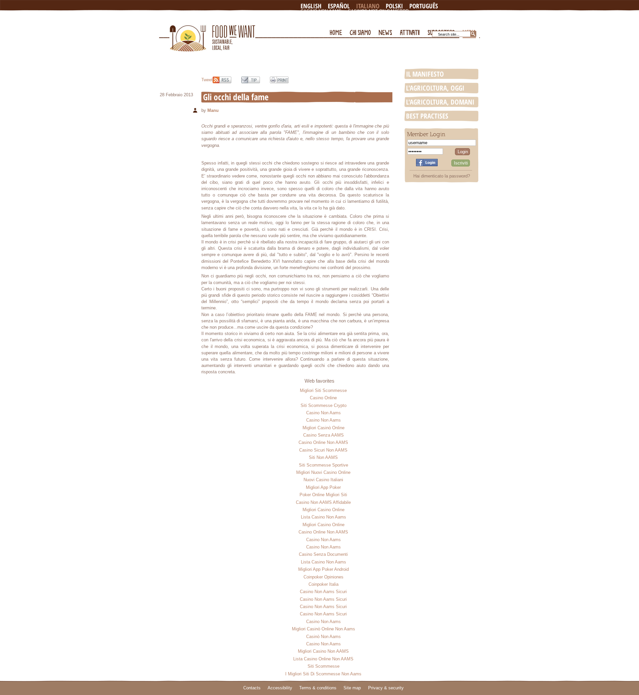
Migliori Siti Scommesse (323, 390)
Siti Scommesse (323, 666)
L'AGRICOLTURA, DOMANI (440, 102)
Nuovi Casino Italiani (323, 479)
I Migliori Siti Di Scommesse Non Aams (323, 673)
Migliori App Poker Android (323, 569)
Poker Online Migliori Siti (323, 494)
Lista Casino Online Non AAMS (323, 658)
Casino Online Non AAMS (323, 442)
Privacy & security (386, 687)
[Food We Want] (212, 31)
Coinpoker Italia (323, 584)
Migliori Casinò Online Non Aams (323, 628)
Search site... (448, 34)
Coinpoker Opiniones (323, 576)
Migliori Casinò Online (323, 427)
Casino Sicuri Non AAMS (323, 450)
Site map (352, 687)
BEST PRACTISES (427, 116)
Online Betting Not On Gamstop (410, 16)
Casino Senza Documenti (323, 554)
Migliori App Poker (323, 487)
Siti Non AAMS (323, 457)
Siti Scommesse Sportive (323, 465)
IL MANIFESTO (425, 74)
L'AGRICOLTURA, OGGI (435, 88)
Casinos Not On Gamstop (378, 11)
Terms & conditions (317, 687)
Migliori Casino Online (323, 509)
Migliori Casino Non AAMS (323, 651)
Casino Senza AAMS (323, 435)
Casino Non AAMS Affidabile (323, 502)
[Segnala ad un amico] (250, 80)
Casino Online (323, 397)
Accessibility (280, 687)
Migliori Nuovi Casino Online (323, 472)
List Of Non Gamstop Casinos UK (340, 21)
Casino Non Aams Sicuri (323, 591)
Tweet (207, 79)
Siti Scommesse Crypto (323, 405)
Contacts (252, 687)
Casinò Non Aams (323, 636)
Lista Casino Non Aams (323, 517)
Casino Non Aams (321, 11)
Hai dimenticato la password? (441, 176)
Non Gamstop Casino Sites (333, 16)
